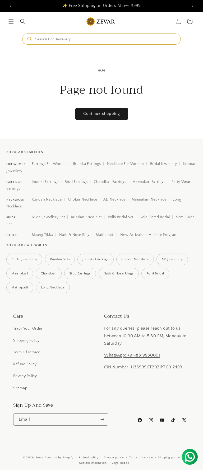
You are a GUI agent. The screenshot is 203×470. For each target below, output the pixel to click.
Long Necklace (53, 287)
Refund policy (88, 457)
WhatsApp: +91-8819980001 (132, 355)
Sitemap (20, 388)
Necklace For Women (125, 164)
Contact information (93, 462)
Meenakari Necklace (149, 199)
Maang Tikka (42, 235)
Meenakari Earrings (148, 182)
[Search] (29, 39)
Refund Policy (25, 364)
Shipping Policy (26, 340)
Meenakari (19, 273)
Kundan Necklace (47, 199)
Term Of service (26, 352)
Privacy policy (114, 457)
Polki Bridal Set (120, 217)
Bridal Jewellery (163, 164)
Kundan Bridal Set (86, 217)
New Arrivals (131, 235)
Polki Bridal (155, 273)
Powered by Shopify (59, 457)
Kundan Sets (60, 259)
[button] (11, 21)
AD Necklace (114, 199)
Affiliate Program (163, 235)
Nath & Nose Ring (74, 235)
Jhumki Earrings (45, 182)
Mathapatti (105, 235)
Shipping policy (169, 457)
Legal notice (120, 462)
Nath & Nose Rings (119, 273)
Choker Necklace (82, 199)
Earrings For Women (49, 164)
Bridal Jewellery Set (48, 217)
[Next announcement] (193, 6)
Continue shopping (101, 113)
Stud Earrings (76, 182)
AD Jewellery (172, 259)
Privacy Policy (25, 376)
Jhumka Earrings (87, 164)
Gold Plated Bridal (155, 217)
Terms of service (141, 457)
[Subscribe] (102, 419)
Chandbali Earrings (110, 182)
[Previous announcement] (10, 6)
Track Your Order (28, 328)
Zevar (40, 457)
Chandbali (48, 273)
